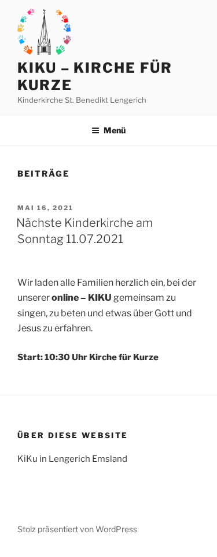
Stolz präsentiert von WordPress (77, 529)
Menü (115, 130)
